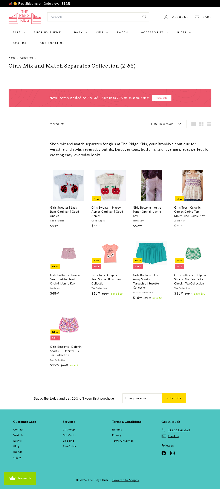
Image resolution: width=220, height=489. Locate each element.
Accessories (153, 32)
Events (17, 440)
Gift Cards (69, 435)
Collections (27, 57)
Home (12, 57)
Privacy (116, 435)
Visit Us (18, 435)
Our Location (52, 43)
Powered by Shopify (125, 480)
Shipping (68, 440)
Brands (20, 43)
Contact (18, 429)
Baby (79, 32)
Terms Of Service (122, 440)
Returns (117, 429)
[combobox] (98, 16)
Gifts (182, 32)
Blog (16, 446)
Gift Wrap (69, 429)
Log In (17, 457)
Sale (17, 32)
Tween (123, 32)
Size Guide (69, 446)
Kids (100, 32)
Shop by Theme (48, 32)
